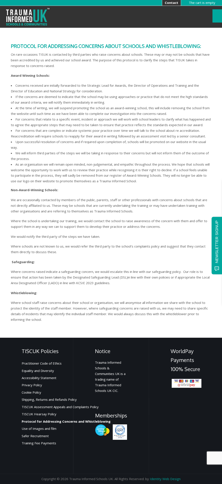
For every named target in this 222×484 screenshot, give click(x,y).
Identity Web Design (165, 479)
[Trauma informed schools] (28, 16)
